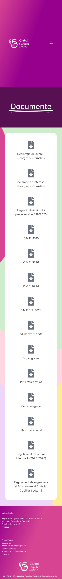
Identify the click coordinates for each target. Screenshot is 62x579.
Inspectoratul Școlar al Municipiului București (22, 518)
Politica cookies (9, 548)
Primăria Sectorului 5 (11, 524)
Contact (5, 554)
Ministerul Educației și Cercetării (16, 521)
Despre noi (6, 543)
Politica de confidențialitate (14, 551)
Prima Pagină (7, 540)
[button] (51, 42)
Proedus (5, 527)
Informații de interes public (14, 545)
